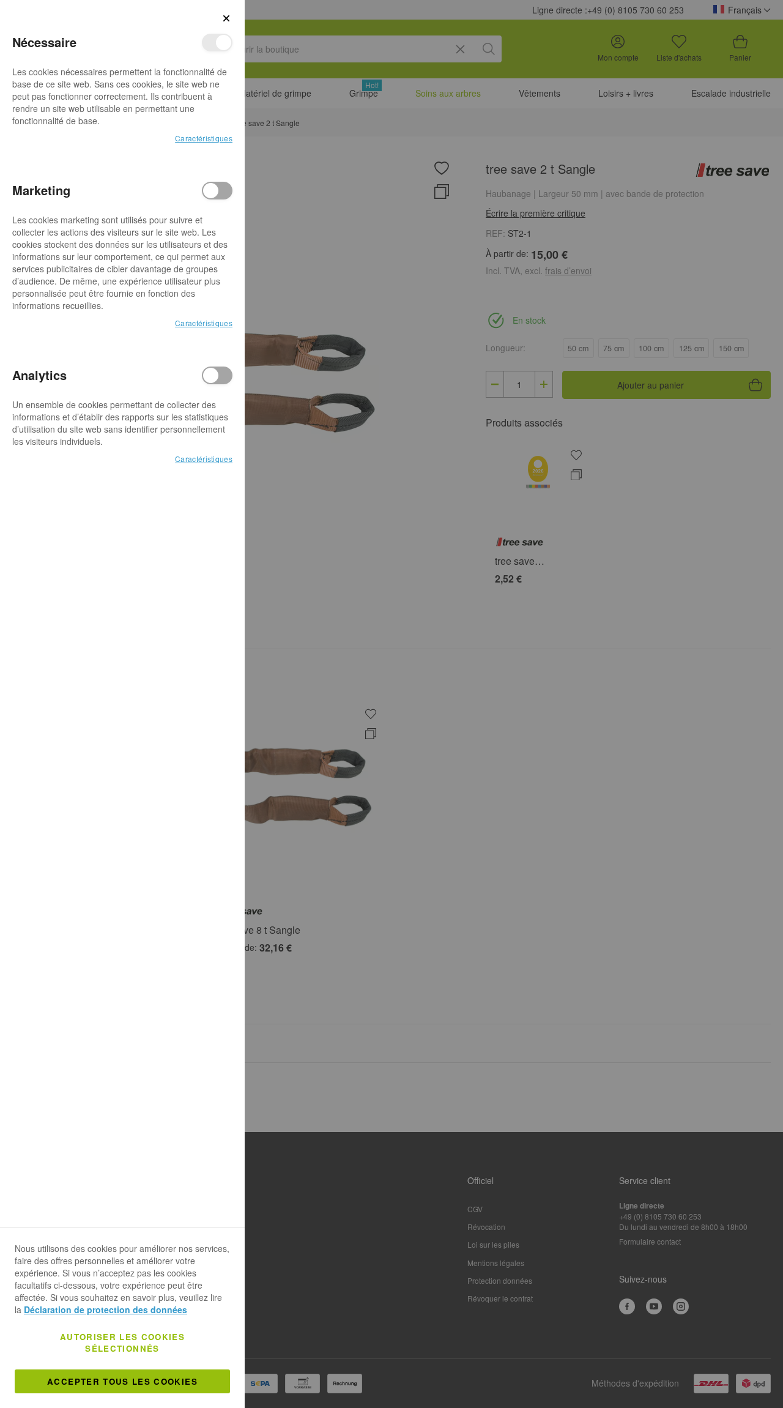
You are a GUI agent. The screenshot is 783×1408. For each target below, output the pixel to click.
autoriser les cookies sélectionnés (122, 1342)
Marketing (217, 190)
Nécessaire (217, 42)
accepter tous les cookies (122, 1381)
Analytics (217, 375)
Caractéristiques (203, 138)
